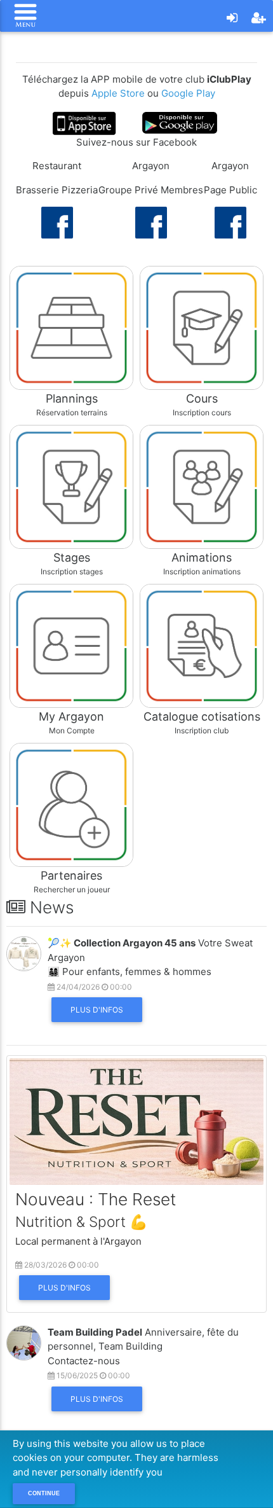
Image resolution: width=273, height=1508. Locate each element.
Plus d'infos (96, 1009)
